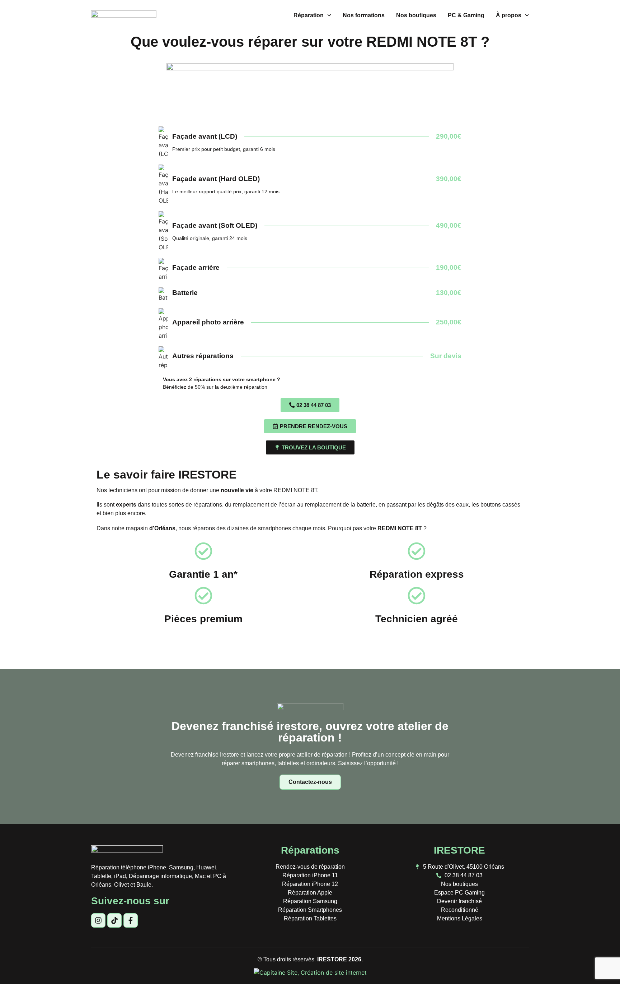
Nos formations (364, 15)
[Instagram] (98, 920)
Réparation (308, 15)
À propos (508, 15)
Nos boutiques (416, 15)
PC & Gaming (466, 15)
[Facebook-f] (130, 920)
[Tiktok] (114, 920)
